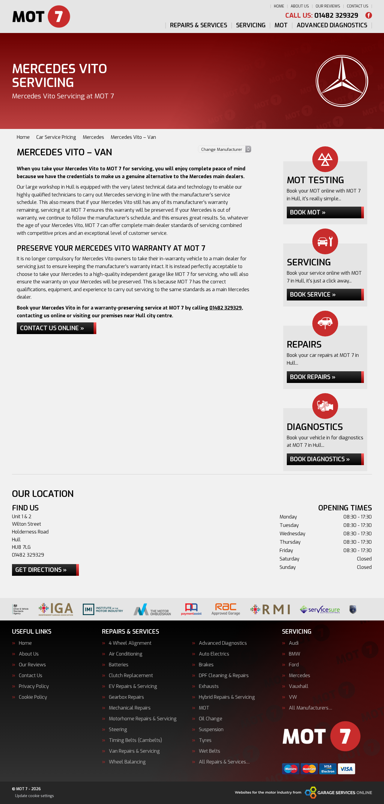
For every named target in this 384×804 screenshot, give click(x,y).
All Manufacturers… (310, 708)
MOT (281, 25)
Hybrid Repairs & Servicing (227, 697)
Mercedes (299, 675)
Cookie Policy (33, 697)
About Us (300, 6)
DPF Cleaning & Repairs (224, 675)
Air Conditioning (125, 654)
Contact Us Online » (52, 328)
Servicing (251, 25)
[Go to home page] (45, 16)
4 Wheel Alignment (130, 643)
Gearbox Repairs (126, 697)
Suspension (211, 729)
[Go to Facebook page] (368, 15)
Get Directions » (41, 570)
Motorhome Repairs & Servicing (143, 718)
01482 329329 (321, 15)
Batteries (118, 664)
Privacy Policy (34, 686)
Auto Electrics (214, 654)
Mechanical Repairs (130, 708)
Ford (294, 664)
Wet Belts (209, 751)
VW (293, 697)
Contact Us (357, 6)
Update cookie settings (34, 796)
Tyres (205, 740)
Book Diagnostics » (320, 459)
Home (279, 6)
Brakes (206, 664)
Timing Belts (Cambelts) (135, 740)
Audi (293, 643)
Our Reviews (328, 6)
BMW (294, 654)
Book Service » (313, 295)
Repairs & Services (198, 25)
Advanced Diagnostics (332, 25)
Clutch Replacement (131, 675)
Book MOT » (308, 212)
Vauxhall (298, 686)
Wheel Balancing (127, 762)
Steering (118, 729)
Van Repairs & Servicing (134, 751)
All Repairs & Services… (224, 762)
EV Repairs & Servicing (133, 686)
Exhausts (209, 686)
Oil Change (210, 718)
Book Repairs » (312, 377)
